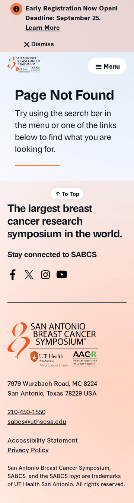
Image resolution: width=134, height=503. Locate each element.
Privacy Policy (28, 449)
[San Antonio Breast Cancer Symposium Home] (24, 70)
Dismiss (42, 44)
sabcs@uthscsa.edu (36, 421)
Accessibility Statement (42, 439)
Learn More (42, 27)
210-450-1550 (26, 411)
